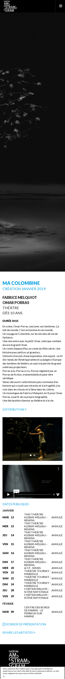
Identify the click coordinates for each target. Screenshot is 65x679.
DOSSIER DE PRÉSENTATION (25, 624)
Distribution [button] (13, 409)
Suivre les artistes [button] (17, 632)
